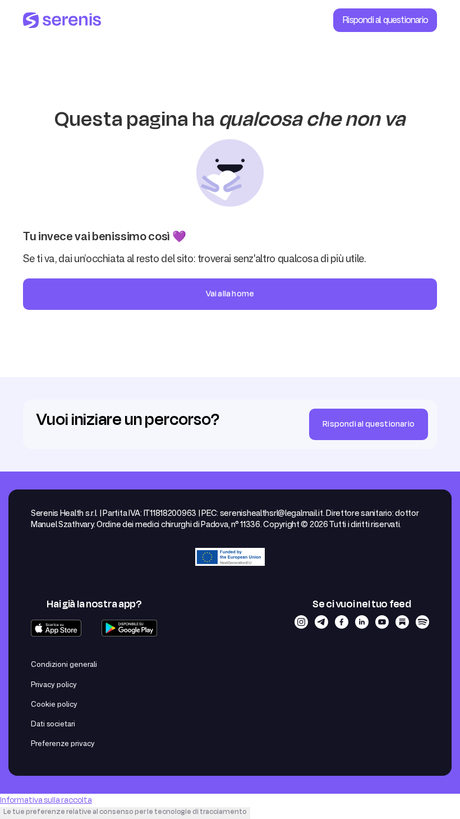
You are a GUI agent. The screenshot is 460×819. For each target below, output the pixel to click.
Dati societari (53, 724)
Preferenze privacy (63, 743)
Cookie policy (54, 704)
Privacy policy (54, 684)
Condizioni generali (64, 664)
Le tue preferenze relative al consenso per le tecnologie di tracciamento (125, 812)
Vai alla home (230, 294)
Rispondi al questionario (385, 19)
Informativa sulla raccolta (46, 800)
